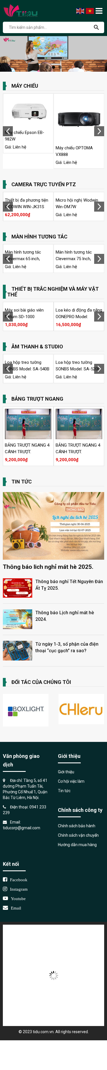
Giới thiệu (66, 772)
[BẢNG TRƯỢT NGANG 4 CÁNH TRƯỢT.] (28, 423)
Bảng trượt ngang (37, 399)
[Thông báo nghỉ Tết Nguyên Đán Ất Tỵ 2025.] (17, 587)
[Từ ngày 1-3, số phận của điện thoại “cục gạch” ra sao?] (17, 650)
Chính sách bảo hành (76, 826)
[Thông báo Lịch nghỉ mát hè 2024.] (17, 619)
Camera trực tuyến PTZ (43, 184)
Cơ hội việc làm (71, 781)
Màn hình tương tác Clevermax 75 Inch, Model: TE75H (74, 259)
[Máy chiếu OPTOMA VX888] (79, 118)
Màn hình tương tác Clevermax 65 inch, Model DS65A (23, 259)
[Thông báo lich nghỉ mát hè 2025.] (53, 525)
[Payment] (53, 974)
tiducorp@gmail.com (21, 828)
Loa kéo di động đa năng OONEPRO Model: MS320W (79, 317)
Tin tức (21, 482)
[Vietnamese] (90, 10)
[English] (80, 10)
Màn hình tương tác (39, 237)
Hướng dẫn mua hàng (77, 844)
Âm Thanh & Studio (37, 347)
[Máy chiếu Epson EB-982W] (28, 111)
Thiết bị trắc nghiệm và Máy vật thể (53, 292)
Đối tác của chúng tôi (41, 682)
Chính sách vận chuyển (78, 835)
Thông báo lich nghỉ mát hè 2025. (48, 566)
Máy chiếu (24, 86)
